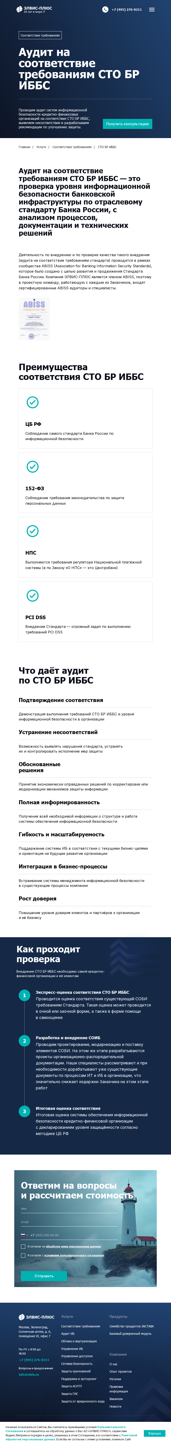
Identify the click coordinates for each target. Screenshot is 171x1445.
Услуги (41, 147)
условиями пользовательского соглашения (74, 1255)
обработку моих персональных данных (73, 1246)
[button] (127, 124)
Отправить (44, 1276)
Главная (24, 147)
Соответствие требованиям (72, 147)
